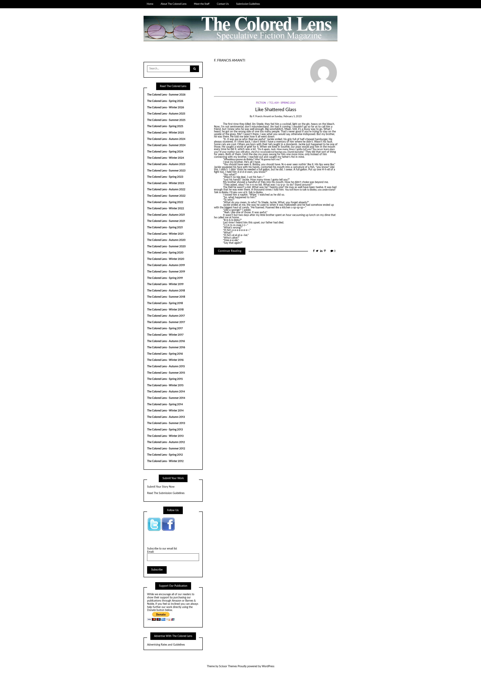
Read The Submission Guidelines (166, 493)
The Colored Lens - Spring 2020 (165, 252)
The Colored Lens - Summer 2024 (166, 145)
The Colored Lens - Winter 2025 (165, 132)
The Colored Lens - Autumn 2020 (166, 240)
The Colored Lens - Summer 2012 (166, 448)
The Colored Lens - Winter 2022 (165, 208)
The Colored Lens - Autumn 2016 (166, 341)
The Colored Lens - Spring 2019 (165, 278)
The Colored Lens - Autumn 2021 (166, 215)
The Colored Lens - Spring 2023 (165, 177)
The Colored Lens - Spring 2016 (165, 354)
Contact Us (223, 4)
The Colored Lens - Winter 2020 (165, 259)
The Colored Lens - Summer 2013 (166, 423)
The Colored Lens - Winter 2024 (165, 158)
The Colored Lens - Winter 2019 (165, 284)
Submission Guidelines (248, 4)
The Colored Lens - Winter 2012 (165, 461)
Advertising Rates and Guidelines (166, 644)
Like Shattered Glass (275, 109)
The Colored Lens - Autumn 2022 (166, 189)
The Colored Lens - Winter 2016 (165, 360)
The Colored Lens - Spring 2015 (165, 379)
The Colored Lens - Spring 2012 (165, 455)
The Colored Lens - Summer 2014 (166, 398)
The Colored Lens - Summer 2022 (166, 196)
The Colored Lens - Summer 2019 (166, 271)
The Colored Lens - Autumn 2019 (166, 265)
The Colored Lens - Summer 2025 (166, 120)
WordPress (268, 666)
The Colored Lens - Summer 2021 (166, 221)
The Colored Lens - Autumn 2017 (166, 316)
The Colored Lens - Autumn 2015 (166, 366)
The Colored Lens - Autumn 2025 (166, 113)
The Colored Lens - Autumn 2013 (166, 417)
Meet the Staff (201, 4)
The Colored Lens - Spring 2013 (165, 429)
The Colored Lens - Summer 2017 (166, 322)
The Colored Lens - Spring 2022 (165, 202)
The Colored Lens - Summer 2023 (166, 170)
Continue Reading (229, 251)
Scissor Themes (228, 666)
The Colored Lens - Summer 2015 (166, 373)
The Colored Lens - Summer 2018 (166, 297)
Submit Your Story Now (161, 487)
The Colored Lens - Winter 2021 (165, 234)
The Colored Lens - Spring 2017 (165, 328)
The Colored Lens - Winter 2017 (165, 335)
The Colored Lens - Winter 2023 (165, 183)
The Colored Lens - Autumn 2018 (166, 290)
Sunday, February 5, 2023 (288, 116)
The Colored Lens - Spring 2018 (165, 303)
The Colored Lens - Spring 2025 (165, 126)
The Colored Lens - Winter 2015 (165, 385)
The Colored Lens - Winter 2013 (165, 436)
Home (150, 4)
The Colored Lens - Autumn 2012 (166, 442)
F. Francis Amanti (229, 60)
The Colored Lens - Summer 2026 (166, 94)
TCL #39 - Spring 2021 (282, 103)
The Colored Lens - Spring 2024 (165, 151)
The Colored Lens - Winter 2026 (165, 107)
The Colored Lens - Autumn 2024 (166, 139)
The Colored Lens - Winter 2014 (165, 410)
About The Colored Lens (174, 4)
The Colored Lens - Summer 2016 (166, 347)
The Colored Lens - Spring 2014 (165, 404)
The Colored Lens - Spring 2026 (165, 101)
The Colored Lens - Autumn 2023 (166, 164)
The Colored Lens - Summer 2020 (166, 246)
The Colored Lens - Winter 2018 (165, 309)
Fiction (261, 103)
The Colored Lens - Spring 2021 (165, 227)
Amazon (176, 600)
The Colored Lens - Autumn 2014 (166, 391)
